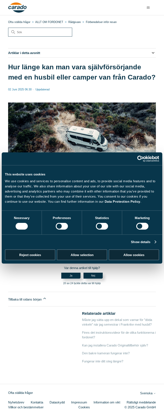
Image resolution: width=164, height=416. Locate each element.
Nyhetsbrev (16, 402)
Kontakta (37, 402)
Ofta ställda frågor (19, 22)
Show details (140, 242)
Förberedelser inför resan (101, 22)
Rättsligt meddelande (141, 402)
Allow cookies (133, 254)
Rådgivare (74, 22)
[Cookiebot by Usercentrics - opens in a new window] (140, 159)
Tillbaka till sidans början (25, 299)
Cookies (84, 407)
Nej (93, 275)
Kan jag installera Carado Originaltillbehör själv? (115, 345)
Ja (71, 275)
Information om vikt (107, 402)
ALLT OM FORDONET (49, 22)
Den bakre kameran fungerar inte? (106, 353)
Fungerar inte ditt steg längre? (102, 361)
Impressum (79, 402)
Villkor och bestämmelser (26, 407)
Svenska (146, 393)
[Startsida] (17, 7)
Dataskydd (57, 402)
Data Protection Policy (122, 201)
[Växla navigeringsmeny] (148, 7)
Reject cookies (30, 254)
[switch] (62, 226)
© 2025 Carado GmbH (140, 407)
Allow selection (82, 254)
